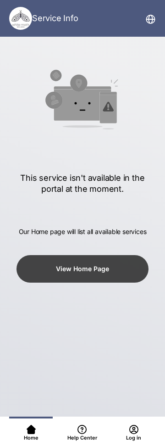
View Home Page (82, 269)
